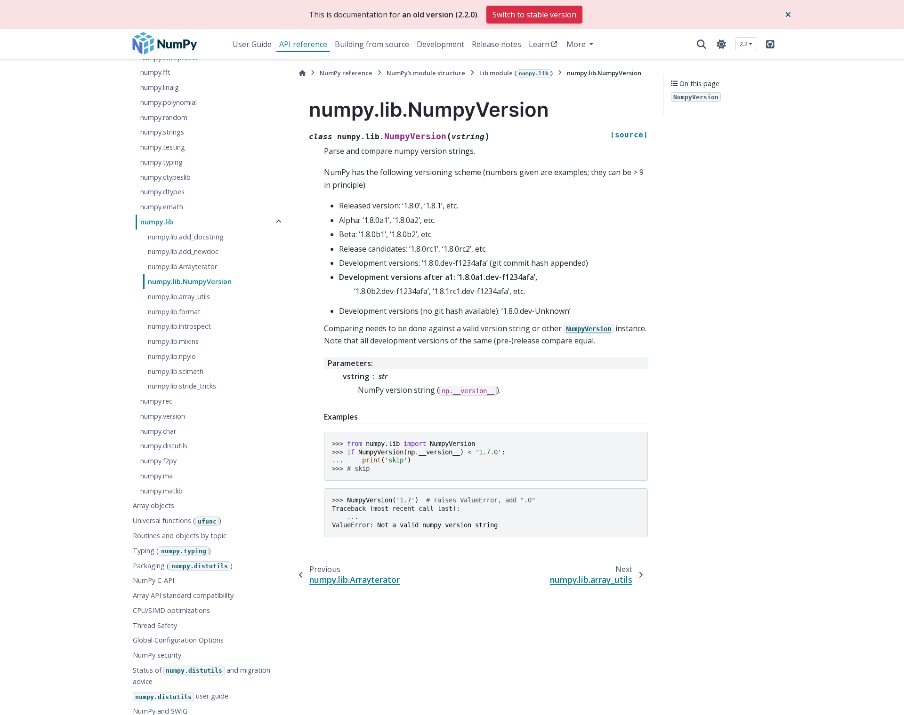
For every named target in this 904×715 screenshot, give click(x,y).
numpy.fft (155, 72)
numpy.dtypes (162, 191)
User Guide (252, 44)
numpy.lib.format (174, 311)
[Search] (701, 44)
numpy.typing (161, 162)
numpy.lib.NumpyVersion (190, 281)
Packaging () (183, 565)
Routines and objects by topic (179, 535)
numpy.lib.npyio (172, 356)
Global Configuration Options (178, 640)
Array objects (153, 505)
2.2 (744, 44)
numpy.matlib (161, 490)
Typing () (172, 550)
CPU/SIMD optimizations (171, 610)
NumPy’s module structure (426, 73)
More (577, 44)
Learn (539, 44)
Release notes (496, 44)
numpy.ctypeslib (165, 177)
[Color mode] (721, 44)
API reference (303, 44)
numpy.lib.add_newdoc (183, 251)
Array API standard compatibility (183, 595)
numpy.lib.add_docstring (186, 236)
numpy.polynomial (168, 102)
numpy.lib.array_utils (179, 296)
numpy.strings (162, 131)
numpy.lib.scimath (175, 371)
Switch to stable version (534, 14)
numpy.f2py (158, 460)
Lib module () (516, 73)
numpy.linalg (159, 87)
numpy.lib (156, 221)
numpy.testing (162, 147)
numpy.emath (161, 206)
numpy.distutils (163, 445)
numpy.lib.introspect (179, 326)
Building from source (372, 44)
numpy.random (163, 117)
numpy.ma (156, 475)
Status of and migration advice (201, 676)
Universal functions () (177, 520)
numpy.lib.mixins (173, 341)
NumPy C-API (153, 580)
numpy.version (162, 416)
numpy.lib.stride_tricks (182, 385)
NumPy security (157, 655)
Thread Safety (155, 625)
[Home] (302, 73)
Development (440, 44)
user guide (181, 695)
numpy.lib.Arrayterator (182, 266)
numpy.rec (156, 401)
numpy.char (158, 431)
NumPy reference (346, 73)
